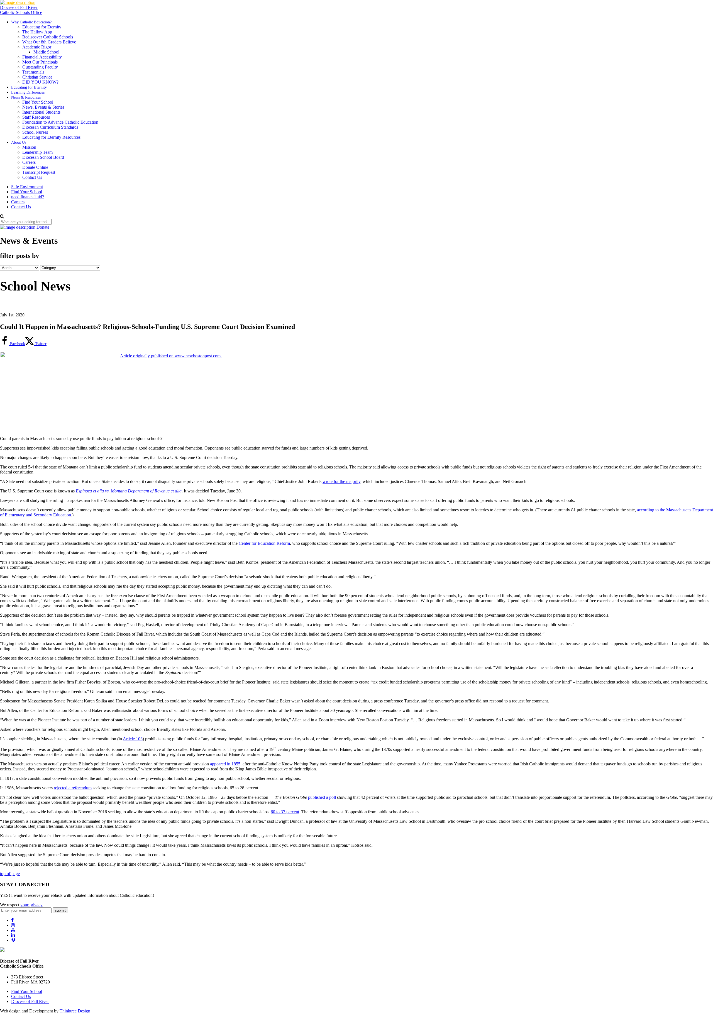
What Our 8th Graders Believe (49, 42)
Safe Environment (27, 186)
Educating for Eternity (41, 27)
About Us (18, 142)
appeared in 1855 (225, 763)
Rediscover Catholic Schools (47, 37)
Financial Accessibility (42, 57)
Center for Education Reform (264, 543)
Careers (29, 162)
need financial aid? (27, 196)
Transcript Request (38, 172)
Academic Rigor (36, 47)
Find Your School (37, 102)
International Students (41, 112)
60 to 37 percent (285, 811)
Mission (29, 147)
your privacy (31, 904)
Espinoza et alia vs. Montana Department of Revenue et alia (129, 491)
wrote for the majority (341, 481)
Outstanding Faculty (40, 67)
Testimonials (33, 72)
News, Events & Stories (43, 107)
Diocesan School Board (43, 157)
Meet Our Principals (40, 62)
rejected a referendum (73, 787)
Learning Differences (28, 92)
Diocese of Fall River (30, 1001)
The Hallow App (37, 32)
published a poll (322, 797)
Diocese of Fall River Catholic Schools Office (21, 10)
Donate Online (35, 167)
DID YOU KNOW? (40, 82)
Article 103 (133, 738)
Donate (42, 227)
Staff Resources (36, 117)
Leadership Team (37, 152)
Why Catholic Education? (31, 22)
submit (60, 910)
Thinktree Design (75, 1011)
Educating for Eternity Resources (51, 137)
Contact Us (32, 177)
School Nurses (35, 132)
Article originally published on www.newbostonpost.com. (171, 355)
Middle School (46, 52)
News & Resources (26, 97)
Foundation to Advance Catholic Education (60, 122)
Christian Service (37, 77)
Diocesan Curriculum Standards (50, 127)
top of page (10, 873)
